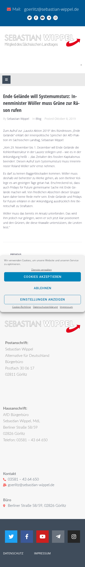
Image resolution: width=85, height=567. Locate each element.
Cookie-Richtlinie (21, 307)
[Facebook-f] (36, 18)
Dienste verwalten (41, 269)
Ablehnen (42, 288)
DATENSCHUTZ (13, 553)
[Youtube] (42, 18)
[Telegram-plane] (49, 18)
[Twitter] (29, 18)
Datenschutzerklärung (45, 307)
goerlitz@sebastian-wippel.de (51, 9)
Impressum (66, 307)
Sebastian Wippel (18, 119)
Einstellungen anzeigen (42, 299)
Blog (38, 119)
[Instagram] (55, 18)
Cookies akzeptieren (42, 277)
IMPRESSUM (42, 553)
